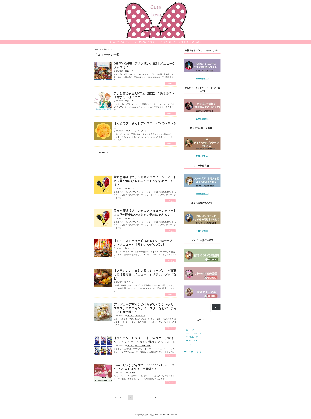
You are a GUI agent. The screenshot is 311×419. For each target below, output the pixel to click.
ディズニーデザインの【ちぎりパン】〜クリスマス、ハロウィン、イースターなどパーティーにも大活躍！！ (145, 308)
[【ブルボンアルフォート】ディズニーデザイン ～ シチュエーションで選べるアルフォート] (103, 346)
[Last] (155, 397)
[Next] (150, 397)
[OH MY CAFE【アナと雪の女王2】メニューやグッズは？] (103, 71)
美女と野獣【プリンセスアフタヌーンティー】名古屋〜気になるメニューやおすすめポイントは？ (145, 180)
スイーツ (172, 42)
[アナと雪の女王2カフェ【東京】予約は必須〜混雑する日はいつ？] (103, 101)
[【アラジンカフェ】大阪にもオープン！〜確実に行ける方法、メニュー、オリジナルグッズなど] (103, 278)
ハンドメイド (162, 42)
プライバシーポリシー (193, 352)
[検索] (216, 307)
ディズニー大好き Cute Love (152, 415)
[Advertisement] (135, 162)
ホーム (112, 42)
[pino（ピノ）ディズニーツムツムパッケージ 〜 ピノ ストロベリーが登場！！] (103, 373)
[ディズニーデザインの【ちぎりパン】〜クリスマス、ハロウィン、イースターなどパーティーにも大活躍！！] (103, 312)
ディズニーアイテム (146, 42)
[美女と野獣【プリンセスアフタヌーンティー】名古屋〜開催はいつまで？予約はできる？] (103, 218)
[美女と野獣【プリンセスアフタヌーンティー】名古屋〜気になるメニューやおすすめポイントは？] (103, 185)
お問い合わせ (196, 42)
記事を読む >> (202, 79)
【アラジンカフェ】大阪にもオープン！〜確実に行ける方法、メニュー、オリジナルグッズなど (145, 274)
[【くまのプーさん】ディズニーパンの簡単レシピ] (103, 131)
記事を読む (170, 83)
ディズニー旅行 (123, 42)
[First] (115, 397)
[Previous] (120, 397)
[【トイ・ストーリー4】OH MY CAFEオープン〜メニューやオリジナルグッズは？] (103, 248)
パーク (134, 42)
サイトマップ (183, 42)
